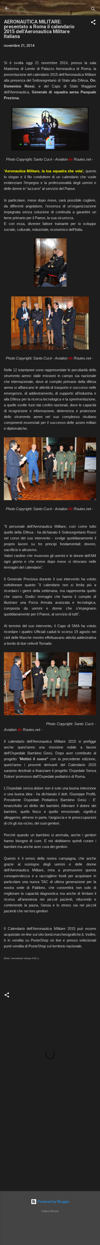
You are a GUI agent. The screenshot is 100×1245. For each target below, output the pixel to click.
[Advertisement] (50, 1149)
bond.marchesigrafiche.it (64, 934)
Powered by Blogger (53, 1201)
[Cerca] (93, 9)
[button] (93, 23)
